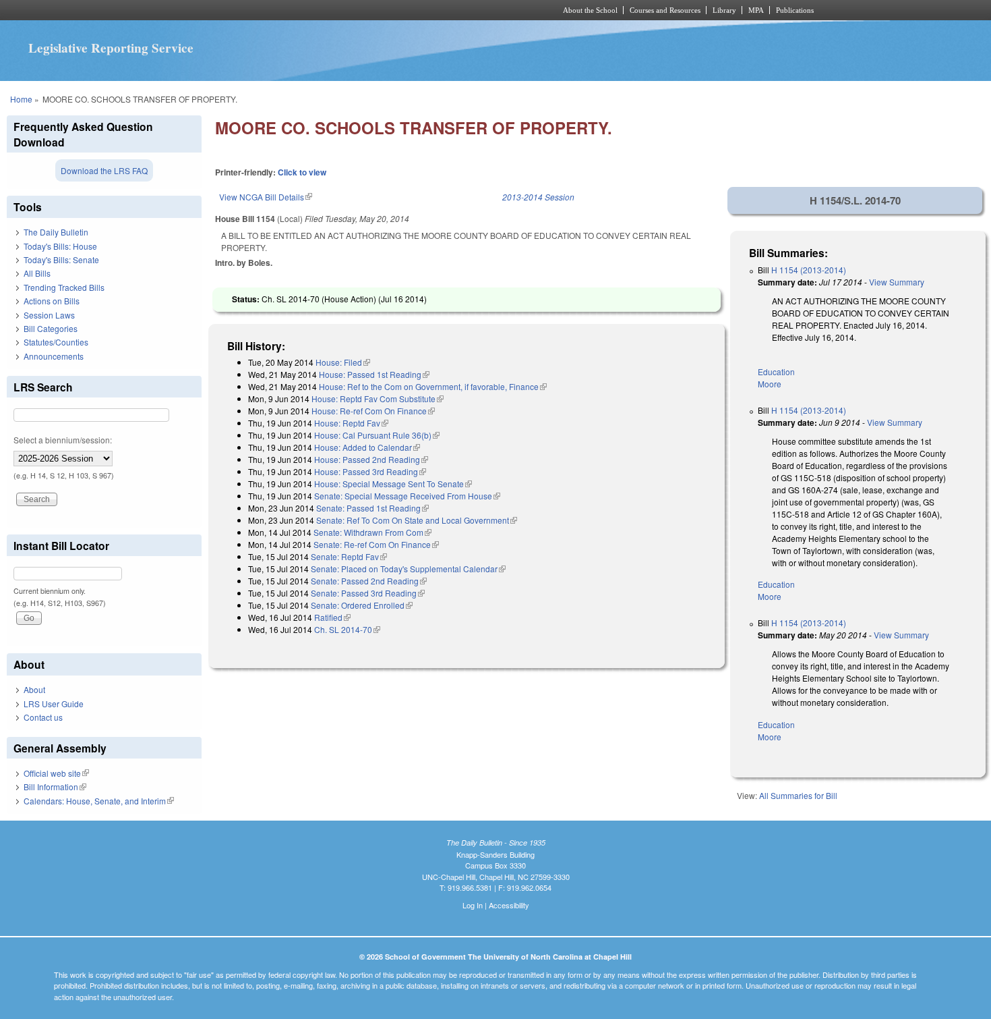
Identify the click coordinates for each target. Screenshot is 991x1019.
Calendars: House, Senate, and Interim (99, 800)
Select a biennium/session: (62, 439)
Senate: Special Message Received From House (407, 495)
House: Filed (343, 362)
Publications (795, 10)
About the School (590, 10)
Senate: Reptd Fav (349, 556)
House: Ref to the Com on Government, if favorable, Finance (433, 386)
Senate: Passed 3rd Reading (368, 593)
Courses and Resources (665, 10)
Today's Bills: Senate (61, 259)
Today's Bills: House (60, 246)
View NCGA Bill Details (265, 196)
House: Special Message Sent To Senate (393, 483)
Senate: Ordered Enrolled (362, 605)
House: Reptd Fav (351, 423)
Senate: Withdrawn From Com (372, 532)
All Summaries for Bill (798, 795)
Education (776, 371)
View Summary (896, 281)
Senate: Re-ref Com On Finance (376, 544)
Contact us (43, 717)
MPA (756, 10)
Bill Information (55, 786)
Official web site (56, 773)
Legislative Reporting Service (110, 47)
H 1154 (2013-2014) (808, 269)
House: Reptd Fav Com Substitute (377, 398)
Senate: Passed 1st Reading (372, 508)
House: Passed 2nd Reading (371, 459)
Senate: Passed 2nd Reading (369, 580)
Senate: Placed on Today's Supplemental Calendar (408, 568)
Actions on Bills (52, 300)
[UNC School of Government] (317, 10)
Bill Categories (51, 328)
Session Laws (49, 315)
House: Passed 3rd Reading (370, 471)
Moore (769, 383)
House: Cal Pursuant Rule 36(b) (377, 435)
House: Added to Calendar (367, 447)
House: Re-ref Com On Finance (373, 410)
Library (724, 10)
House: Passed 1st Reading (374, 374)
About (34, 689)
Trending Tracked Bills (64, 287)
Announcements (54, 356)
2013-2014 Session (538, 196)
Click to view (302, 172)
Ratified (332, 617)
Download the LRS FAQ (104, 170)
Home (21, 99)
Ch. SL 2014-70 (347, 629)
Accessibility (509, 905)
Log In (472, 905)
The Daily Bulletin (56, 232)
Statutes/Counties (56, 342)
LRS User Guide (54, 703)
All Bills (37, 273)
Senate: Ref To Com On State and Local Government (416, 520)
